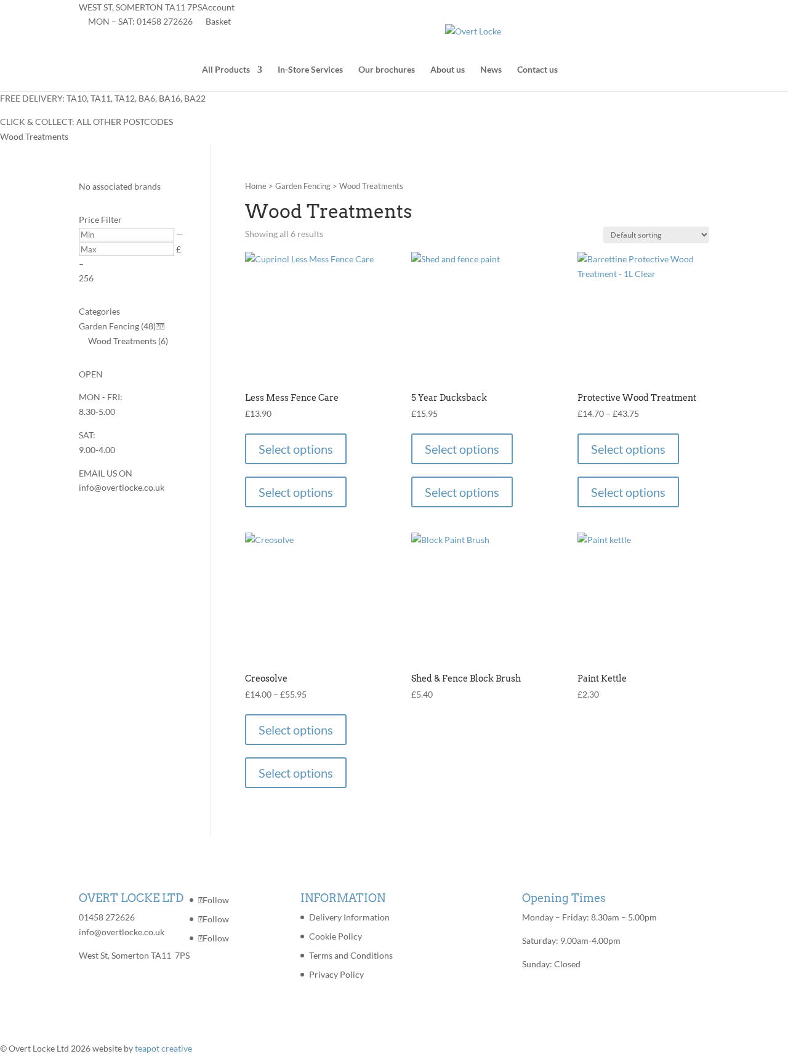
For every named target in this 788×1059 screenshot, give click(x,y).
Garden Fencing (303, 186)
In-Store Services (310, 69)
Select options (296, 448)
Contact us (537, 69)
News (491, 69)
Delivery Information (349, 917)
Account (218, 7)
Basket (218, 21)
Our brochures (386, 69)
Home (256, 186)
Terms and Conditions (351, 955)
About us (447, 69)
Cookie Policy (335, 936)
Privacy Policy (336, 974)
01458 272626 (165, 21)
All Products (226, 69)
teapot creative (163, 1048)
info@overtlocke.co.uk (121, 932)
